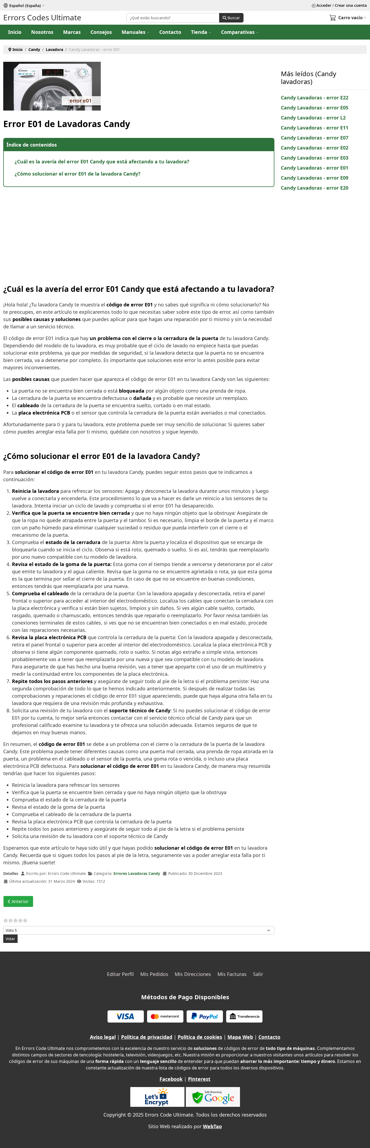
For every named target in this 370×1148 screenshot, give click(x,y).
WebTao (212, 1126)
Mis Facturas (232, 974)
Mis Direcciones (193, 974)
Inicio (14, 32)
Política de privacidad (146, 1037)
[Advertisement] (138, 230)
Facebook (171, 1079)
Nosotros (42, 32)
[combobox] (172, 17)
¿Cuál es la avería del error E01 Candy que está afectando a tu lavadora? (102, 161)
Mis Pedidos (154, 974)
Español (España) (25, 5)
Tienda (199, 32)
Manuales (133, 32)
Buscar (233, 17)
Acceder (323, 5)
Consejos (101, 32)
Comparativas (238, 32)
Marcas (72, 32)
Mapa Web (240, 1037)
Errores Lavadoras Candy (136, 873)
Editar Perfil (120, 974)
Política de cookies (200, 1037)
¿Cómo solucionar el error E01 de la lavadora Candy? (78, 173)
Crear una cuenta (351, 5)
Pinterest (199, 1079)
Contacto (170, 32)
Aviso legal (103, 1037)
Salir (258, 974)
